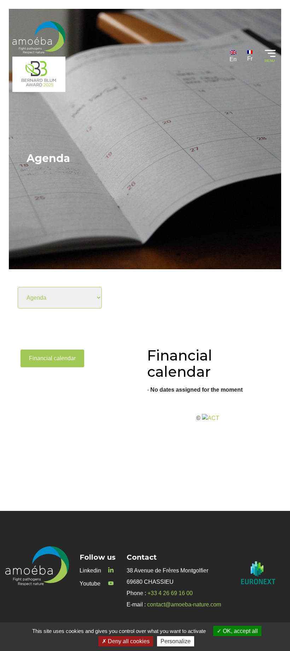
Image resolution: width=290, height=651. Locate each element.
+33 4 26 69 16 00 (170, 593)
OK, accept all (239, 631)
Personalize (176, 641)
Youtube (90, 584)
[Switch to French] (249, 56)
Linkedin (90, 571)
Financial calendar (52, 358)
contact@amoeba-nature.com (184, 604)
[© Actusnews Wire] (210, 418)
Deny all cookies (128, 641)
